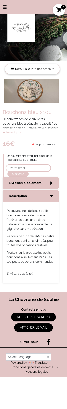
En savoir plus (13, 132)
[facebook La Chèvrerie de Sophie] (46, 342)
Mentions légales (36, 371)
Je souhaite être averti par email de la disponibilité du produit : (29, 157)
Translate (41, 362)
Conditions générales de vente (33, 367)
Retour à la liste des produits (34, 69)
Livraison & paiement (25, 183)
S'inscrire (18, 174)
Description (18, 196)
